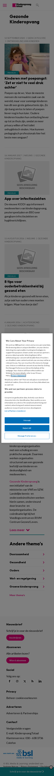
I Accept (27, 420)
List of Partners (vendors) (15, 411)
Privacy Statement (18, 376)
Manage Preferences (27, 436)
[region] (27, 388)
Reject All (27, 428)
